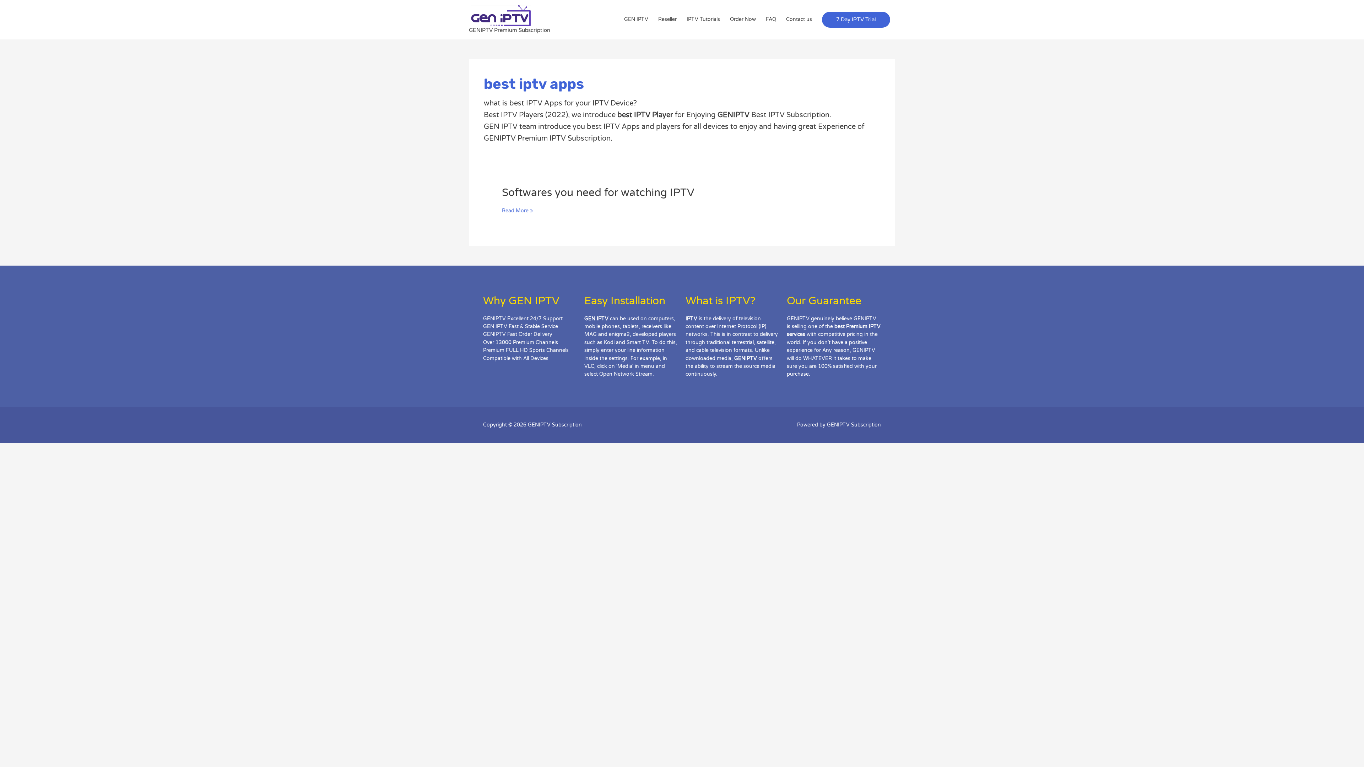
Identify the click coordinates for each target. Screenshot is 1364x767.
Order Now (743, 19)
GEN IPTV (636, 19)
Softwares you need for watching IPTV (598, 192)
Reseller (667, 19)
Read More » (517, 211)
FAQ (771, 19)
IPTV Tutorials (703, 19)
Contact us (799, 19)
